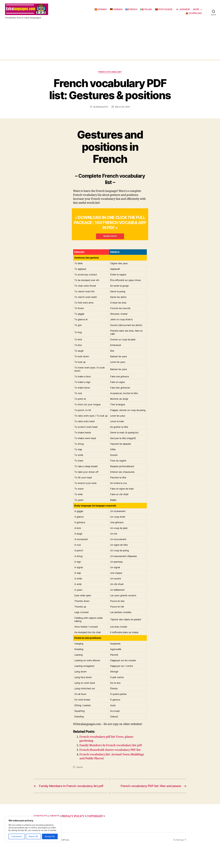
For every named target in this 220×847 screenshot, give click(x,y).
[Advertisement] (110, 41)
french (80, 767)
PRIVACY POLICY (72, 816)
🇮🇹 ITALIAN (146, 9)
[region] (33, 829)
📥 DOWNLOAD (193, 13)
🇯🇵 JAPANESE (183, 9)
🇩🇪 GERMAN (116, 9)
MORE (196, 9)
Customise (17, 836)
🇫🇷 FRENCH (131, 9)
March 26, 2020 (122, 106)
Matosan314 (102, 106)
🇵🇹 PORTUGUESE (164, 9)
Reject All (33, 836)
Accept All (50, 836)
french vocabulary (110, 72)
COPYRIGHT (95, 816)
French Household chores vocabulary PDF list (110, 750)
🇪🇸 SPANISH (100, 9)
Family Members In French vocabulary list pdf (110, 745)
